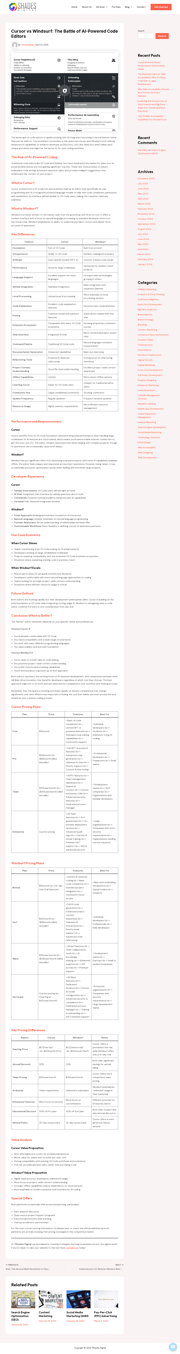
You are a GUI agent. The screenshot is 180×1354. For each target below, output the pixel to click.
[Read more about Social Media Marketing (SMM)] (79, 1299)
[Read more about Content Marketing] (51, 1299)
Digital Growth (145, 360)
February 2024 (145, 259)
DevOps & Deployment (149, 354)
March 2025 (144, 203)
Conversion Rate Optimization (153, 334)
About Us (87, 6)
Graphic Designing (147, 380)
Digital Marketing (146, 365)
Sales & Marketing (147, 422)
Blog (127, 6)
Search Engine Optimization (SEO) (20, 1316)
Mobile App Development (151, 408)
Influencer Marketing (148, 385)
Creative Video (145, 339)
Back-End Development (150, 304)
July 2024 (143, 234)
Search (141, 31)
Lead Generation (146, 390)
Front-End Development (150, 370)
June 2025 (143, 188)
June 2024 (143, 239)
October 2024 (145, 218)
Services (100, 6)
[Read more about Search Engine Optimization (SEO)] (23, 1299)
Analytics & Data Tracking (151, 294)
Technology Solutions (149, 437)
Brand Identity (145, 314)
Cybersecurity (145, 344)
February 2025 (145, 208)
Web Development (147, 457)
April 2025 (143, 198)
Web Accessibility (147, 447)
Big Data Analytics (147, 309)
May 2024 (143, 244)
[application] (106, 7)
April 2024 (143, 249)
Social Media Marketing (149, 432)
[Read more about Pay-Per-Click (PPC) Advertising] (106, 1299)
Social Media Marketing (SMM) (77, 1314)
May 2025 (143, 193)
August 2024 (144, 229)
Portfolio (116, 6)
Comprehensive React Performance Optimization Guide (151, 66)
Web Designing (145, 452)
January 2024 (145, 264)
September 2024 (147, 224)
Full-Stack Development (150, 375)
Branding (142, 324)
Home (74, 6)
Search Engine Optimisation (152, 427)
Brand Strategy (146, 319)
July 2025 (143, 183)
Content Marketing (45, 1314)
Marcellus (143, 150)
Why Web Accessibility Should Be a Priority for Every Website (153, 92)
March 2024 (144, 254)
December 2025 (146, 178)
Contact (141, 6)
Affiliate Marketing (147, 289)
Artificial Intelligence (148, 299)
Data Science (144, 349)
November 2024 (146, 213)
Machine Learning (147, 403)
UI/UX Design (144, 442)
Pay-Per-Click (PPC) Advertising (105, 1314)
